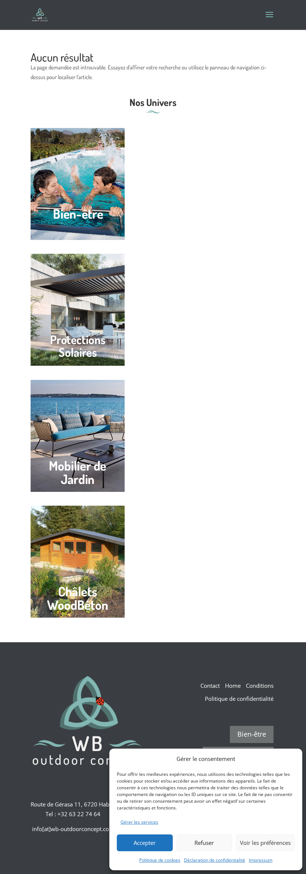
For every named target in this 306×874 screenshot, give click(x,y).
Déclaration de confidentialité (214, 860)
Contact (210, 685)
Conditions (260, 685)
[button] (291, 758)
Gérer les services (139, 822)
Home (233, 685)
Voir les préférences (265, 842)
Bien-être (251, 734)
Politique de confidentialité (239, 698)
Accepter (145, 842)
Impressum (260, 860)
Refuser (204, 842)
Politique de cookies (159, 860)
